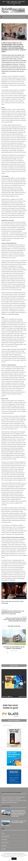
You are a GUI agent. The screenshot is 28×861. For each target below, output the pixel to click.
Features (8, 1)
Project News (14, 1)
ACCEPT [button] (14, 858)
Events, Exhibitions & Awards (14, 2)
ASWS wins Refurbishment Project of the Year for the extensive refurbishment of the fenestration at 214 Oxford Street (18, 813)
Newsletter (4, 845)
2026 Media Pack (5, 836)
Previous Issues (5, 842)
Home (2, 833)
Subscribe (3, 849)
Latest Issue (4, 839)
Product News (21, 1)
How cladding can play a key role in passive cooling (18, 821)
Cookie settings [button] (20, 856)
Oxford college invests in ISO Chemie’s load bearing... (14, 647)
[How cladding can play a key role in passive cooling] (5, 823)
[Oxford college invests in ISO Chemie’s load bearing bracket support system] (14, 637)
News (4, 1)
